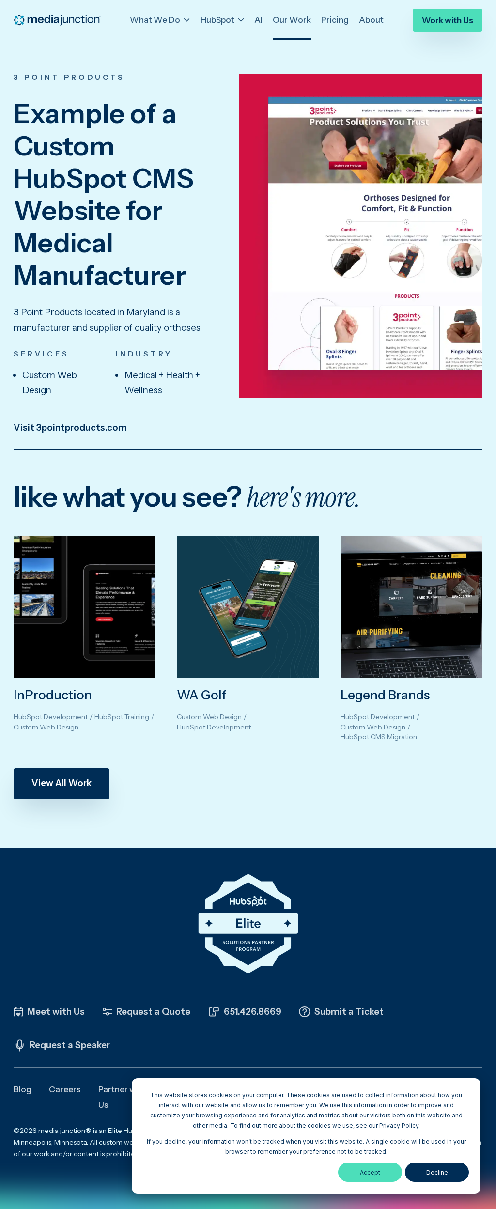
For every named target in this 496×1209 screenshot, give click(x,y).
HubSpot (218, 20)
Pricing (335, 20)
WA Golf (202, 695)
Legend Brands (385, 695)
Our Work (292, 20)
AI (258, 20)
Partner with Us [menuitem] (122, 1097)
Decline (437, 1172)
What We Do (156, 20)
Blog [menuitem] (22, 1089)
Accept (370, 1172)
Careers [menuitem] (65, 1089)
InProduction (53, 695)
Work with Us (447, 20)
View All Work (61, 783)
